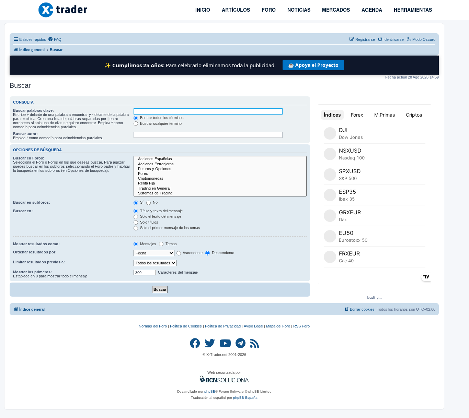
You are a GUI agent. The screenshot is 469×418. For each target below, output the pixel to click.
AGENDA (371, 9)
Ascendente (192, 253)
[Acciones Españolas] (220, 159)
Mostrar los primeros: (32, 272)
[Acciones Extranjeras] (220, 164)
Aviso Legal (253, 326)
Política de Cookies (186, 326)
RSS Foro (301, 326)
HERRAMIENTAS (412, 9)
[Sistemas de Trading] (220, 193)
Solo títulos (148, 222)
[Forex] (220, 173)
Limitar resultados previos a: (39, 262)
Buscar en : (23, 211)
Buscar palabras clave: (33, 110)
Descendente (222, 253)
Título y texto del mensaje (161, 211)
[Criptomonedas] (220, 178)
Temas (170, 244)
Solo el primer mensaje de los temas (169, 228)
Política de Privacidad (223, 326)
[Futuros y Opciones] (220, 169)
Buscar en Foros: (28, 158)
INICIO (202, 9)
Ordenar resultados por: (35, 252)
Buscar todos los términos (161, 118)
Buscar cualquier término (160, 123)
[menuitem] (54, 39)
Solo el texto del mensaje (160, 216)
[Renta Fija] (220, 183)
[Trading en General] (220, 188)
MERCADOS (335, 9)
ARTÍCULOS (235, 9)
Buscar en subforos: (31, 202)
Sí (141, 202)
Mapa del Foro (278, 326)
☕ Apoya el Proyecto (313, 65)
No (155, 202)
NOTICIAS (298, 9)
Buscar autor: (25, 134)
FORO (268, 9)
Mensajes (147, 244)
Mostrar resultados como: (36, 244)
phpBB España (245, 397)
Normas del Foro (153, 326)
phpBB (209, 391)
